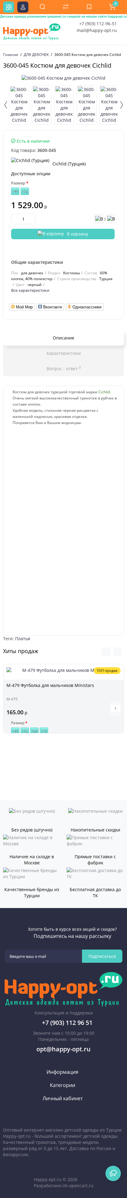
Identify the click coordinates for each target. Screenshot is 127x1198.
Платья (22, 638)
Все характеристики (30, 290)
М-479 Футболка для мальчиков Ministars (50, 685)
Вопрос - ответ (64, 368)
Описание (63, 338)
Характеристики (63, 353)
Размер (18, 183)
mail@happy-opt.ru (97, 30)
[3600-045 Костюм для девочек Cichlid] (63, 78)
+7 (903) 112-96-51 (98, 23)
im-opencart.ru (77, 1185)
